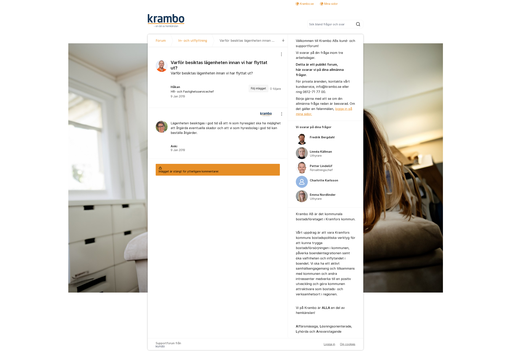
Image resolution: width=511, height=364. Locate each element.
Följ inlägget (258, 88)
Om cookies (347, 344)
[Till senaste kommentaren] (283, 40)
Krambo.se (307, 3)
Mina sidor (331, 3)
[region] (218, 77)
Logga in (329, 344)
